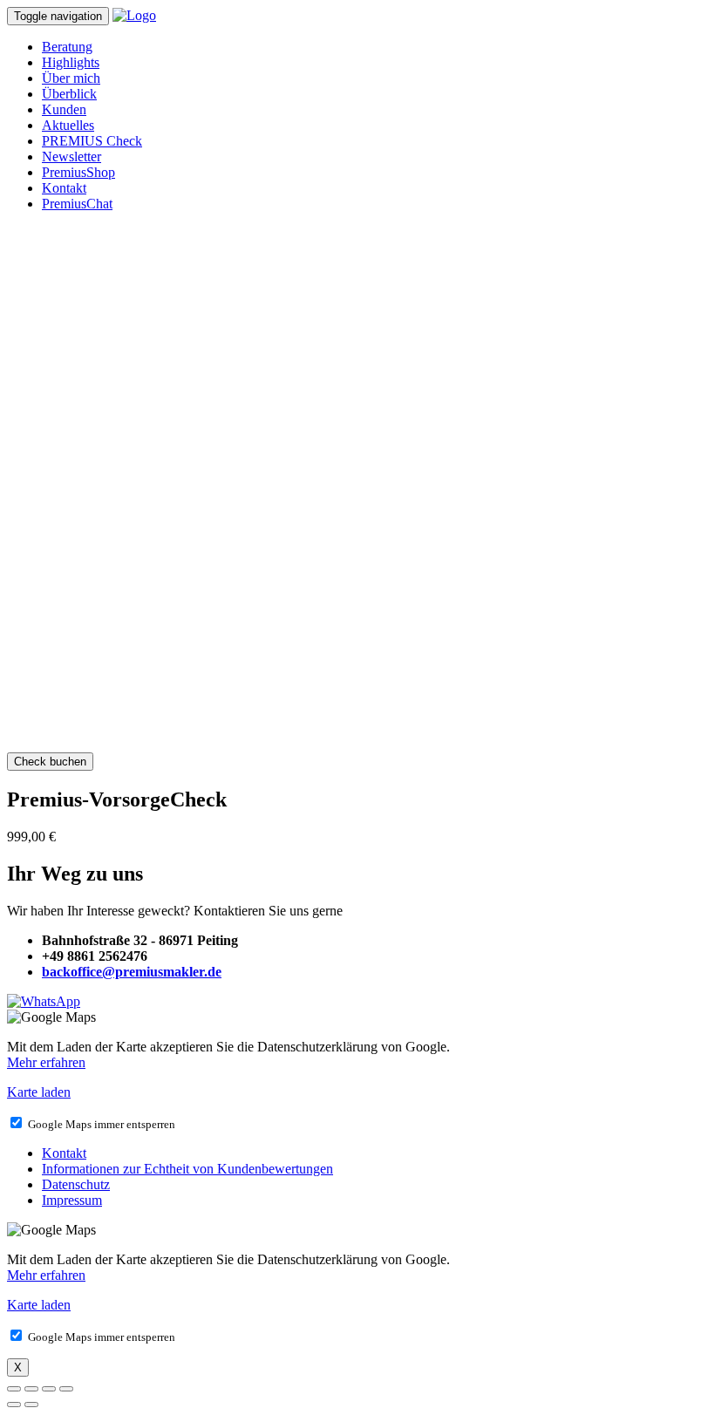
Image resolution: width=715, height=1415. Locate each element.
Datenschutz (76, 1184)
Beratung (67, 46)
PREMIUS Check (92, 140)
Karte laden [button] (39, 1092)
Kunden (64, 109)
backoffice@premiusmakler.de (131, 971)
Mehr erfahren (46, 1062)
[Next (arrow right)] (31, 1404)
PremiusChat (77, 203)
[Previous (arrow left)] (14, 1404)
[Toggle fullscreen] (49, 1388)
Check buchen (50, 761)
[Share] (31, 1388)
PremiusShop (78, 172)
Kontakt (64, 187)
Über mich (71, 78)
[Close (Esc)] (14, 1388)
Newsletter (71, 156)
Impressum (72, 1200)
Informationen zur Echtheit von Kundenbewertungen (187, 1168)
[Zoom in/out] (66, 1388)
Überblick (69, 93)
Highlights (70, 62)
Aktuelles (68, 125)
